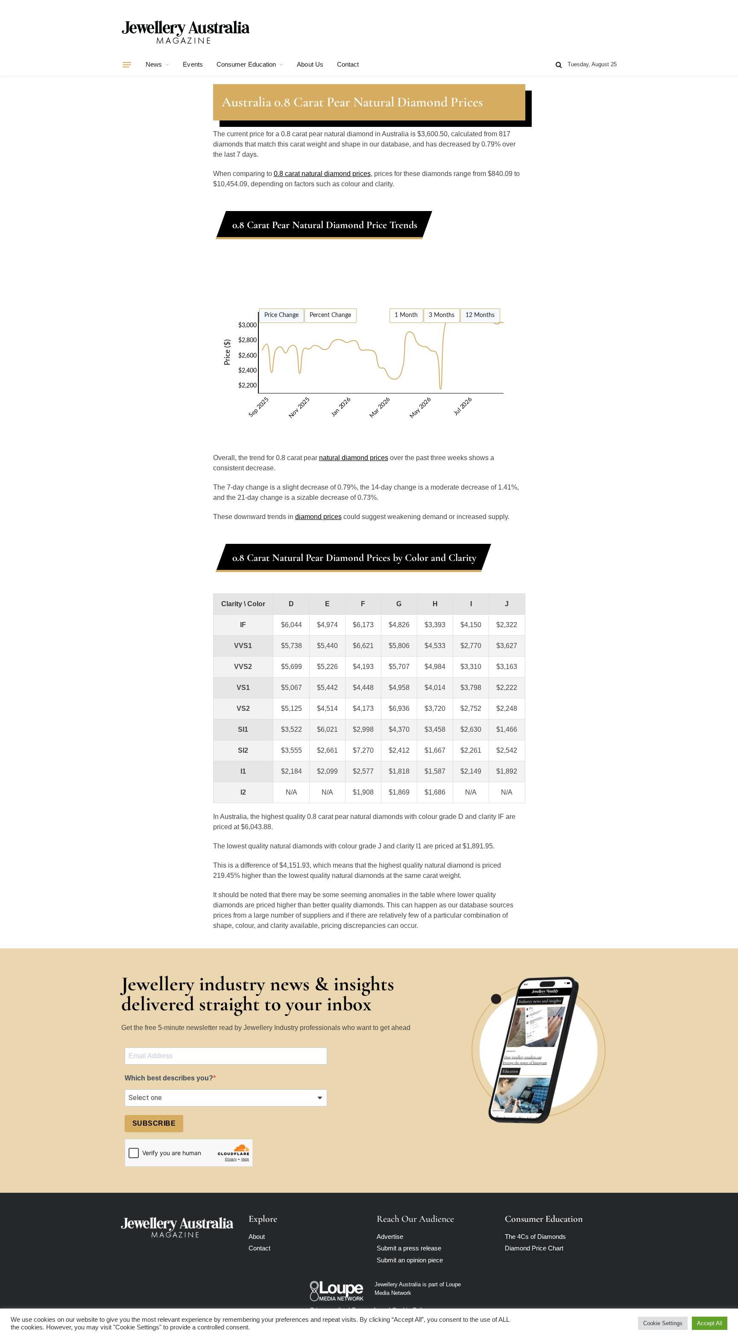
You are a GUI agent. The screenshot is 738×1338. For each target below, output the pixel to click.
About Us (310, 64)
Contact (348, 64)
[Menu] (127, 64)
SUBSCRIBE (154, 1123)
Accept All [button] (709, 1323)
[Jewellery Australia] (185, 31)
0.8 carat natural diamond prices (322, 173)
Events (192, 64)
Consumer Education (246, 64)
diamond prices (318, 516)
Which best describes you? (169, 1078)
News (154, 64)
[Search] (559, 64)
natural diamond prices (353, 457)
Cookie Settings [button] (662, 1323)
